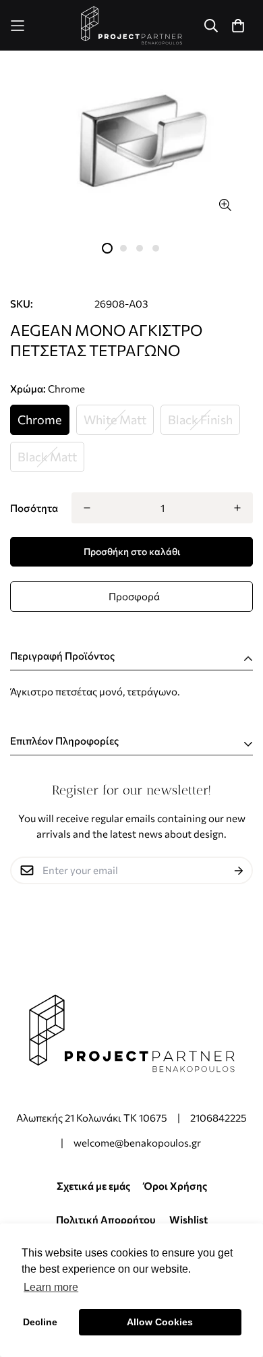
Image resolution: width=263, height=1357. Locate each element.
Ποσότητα (34, 508)
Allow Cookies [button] (160, 1322)
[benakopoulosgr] (131, 25)
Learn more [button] (51, 1287)
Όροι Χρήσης (175, 1186)
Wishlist (188, 1219)
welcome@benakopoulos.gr (138, 1142)
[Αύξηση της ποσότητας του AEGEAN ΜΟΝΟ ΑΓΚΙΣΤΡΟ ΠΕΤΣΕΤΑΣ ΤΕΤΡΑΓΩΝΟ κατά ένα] (237, 507)
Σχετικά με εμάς (93, 1186)
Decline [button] (40, 1322)
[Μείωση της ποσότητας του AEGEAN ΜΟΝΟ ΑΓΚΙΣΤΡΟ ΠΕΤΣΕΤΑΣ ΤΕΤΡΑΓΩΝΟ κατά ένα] (87, 507)
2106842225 (218, 1117)
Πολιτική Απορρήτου (106, 1219)
